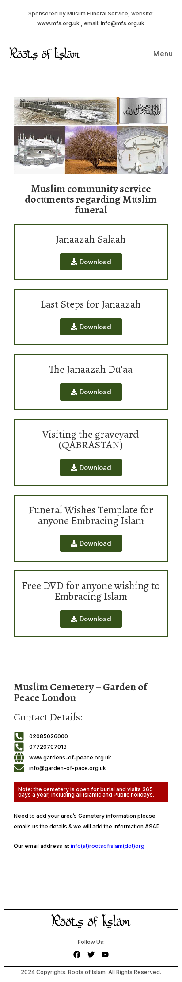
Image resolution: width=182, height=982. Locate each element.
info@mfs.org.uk (122, 23)
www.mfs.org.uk (58, 23)
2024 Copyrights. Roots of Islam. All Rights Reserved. (91, 972)
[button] (91, 392)
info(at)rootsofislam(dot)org (107, 846)
